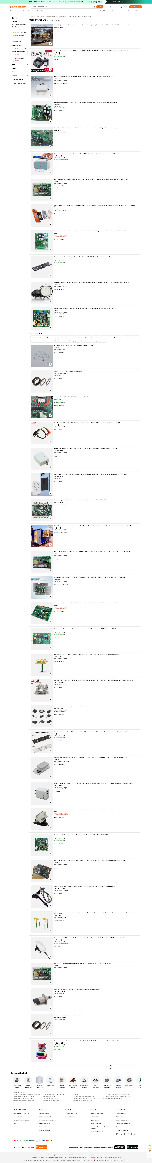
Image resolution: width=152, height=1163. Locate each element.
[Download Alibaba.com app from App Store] (119, 1147)
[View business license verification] (92, 1160)
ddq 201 (75, 1094)
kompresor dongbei (65, 341)
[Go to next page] (135, 1067)
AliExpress (51, 1155)
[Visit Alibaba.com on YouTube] (131, 1134)
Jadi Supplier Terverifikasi (123, 1123)
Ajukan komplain (95, 1120)
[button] (94, 7)
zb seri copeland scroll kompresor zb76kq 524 (94, 341)
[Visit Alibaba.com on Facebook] (117, 1134)
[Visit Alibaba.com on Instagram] (128, 1134)
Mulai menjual (120, 1116)
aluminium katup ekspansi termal (53, 1094)
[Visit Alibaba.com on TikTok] (135, 1134)
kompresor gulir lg (49, 1096)
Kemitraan (119, 1126)
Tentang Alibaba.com (20, 1109)
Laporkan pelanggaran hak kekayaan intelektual (100, 1127)
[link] (149, 1146)
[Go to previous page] (106, 1067)
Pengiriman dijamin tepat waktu (47, 1120)
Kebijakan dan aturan (44, 1130)
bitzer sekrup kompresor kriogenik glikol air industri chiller (27, 1094)
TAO (90, 1155)
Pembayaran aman (44, 1113)
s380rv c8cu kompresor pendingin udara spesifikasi (44, 337)
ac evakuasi (96, 337)
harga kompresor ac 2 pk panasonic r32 (85, 1098)
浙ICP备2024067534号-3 (121, 1160)
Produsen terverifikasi (71, 1113)
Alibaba (31, 16)
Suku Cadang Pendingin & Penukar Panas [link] (80, 16)
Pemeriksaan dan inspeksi (46, 1126)
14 (131, 1067)
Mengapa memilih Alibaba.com (22, 1113)
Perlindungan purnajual (45, 1123)
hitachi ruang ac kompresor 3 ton (23, 1096)
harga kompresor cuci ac (51, 1100)
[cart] (116, 7)
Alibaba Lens (23, 1147)
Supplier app (79, 1147)
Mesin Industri (40, 16)
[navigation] (20, 542)
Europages (101, 1155)
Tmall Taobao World (67, 1155)
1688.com (58, 1155)
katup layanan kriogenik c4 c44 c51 (114, 1098)
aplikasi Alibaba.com (106, 1147)
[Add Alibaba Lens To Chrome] (41, 1147)
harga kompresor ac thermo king (23, 1100)
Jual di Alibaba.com (121, 1113)
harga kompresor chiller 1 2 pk (82, 1100)
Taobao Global (83, 1155)
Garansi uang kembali (45, 1116)
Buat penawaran (69, 1116)
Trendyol (94, 1155)
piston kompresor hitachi (67, 337)
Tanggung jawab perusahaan (21, 1120)
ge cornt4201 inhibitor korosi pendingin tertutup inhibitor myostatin (117, 1094)
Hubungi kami (94, 1116)
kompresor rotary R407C (83, 337)
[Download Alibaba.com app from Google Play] (132, 1147)
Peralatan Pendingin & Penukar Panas (56, 16)
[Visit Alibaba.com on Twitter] (124, 1134)
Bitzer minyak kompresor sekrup (83, 1096)
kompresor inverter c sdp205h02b (110, 337)
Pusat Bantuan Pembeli (97, 1113)
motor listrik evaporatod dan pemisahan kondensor (117, 1096)
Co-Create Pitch (18, 1116)
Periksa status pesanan (122, 1120)
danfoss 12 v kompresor (50, 1098)
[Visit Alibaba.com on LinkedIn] (121, 1134)
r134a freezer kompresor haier (130, 337)
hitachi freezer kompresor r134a (23, 1098)
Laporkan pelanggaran (97, 1131)
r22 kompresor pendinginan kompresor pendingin (44, 341)
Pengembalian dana (96, 1123)
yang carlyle (76, 341)
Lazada (76, 1155)
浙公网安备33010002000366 (104, 1160)
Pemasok (65, 32)
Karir (15, 1123)
